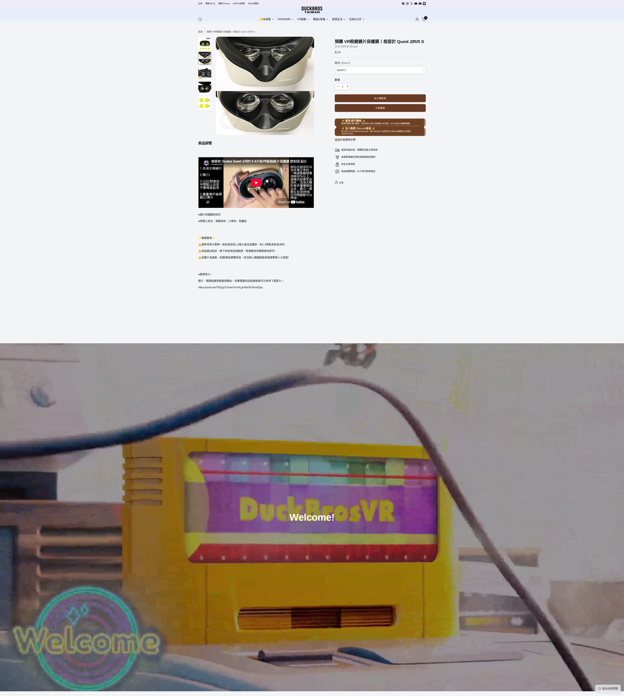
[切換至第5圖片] (204, 103)
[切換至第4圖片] (204, 88)
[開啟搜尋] (200, 19)
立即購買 (380, 108)
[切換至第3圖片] (204, 73)
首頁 (200, 31)
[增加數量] (348, 86)
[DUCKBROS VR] (312, 10)
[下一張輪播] (423, 332)
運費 (337, 139)
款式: (342, 62)
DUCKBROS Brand (346, 46)
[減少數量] (338, 86)
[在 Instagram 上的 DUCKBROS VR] (407, 3)
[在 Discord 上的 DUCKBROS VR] (420, 3)
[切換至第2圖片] (204, 58)
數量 (337, 79)
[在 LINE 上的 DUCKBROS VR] (424, 3)
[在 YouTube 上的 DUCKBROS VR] (415, 3)
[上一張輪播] (415, 332)
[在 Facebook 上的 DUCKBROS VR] (403, 3)
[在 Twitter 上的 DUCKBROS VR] (411, 3)
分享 (341, 182)
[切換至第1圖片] (204, 43)
